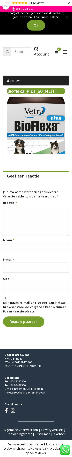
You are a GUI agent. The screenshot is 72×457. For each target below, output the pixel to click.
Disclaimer (43, 434)
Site (6, 279)
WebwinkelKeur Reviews (21, 448)
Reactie (10, 203)
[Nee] (67, 17)
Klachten (59, 434)
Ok (36, 25)
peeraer (14, 80)
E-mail (9, 259)
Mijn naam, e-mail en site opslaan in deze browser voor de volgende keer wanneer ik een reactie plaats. (34, 306)
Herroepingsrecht (19, 434)
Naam (8, 240)
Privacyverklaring (53, 430)
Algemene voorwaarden (21, 430)
